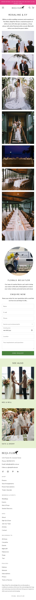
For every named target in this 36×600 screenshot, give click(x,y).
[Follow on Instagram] (8, 472)
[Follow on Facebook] (3, 472)
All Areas (4, 539)
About (4, 517)
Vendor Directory (7, 508)
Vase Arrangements (8, 483)
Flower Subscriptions (8, 487)
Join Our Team (6, 523)
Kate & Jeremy (8, 444)
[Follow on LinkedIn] (18, 472)
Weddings (5, 499)
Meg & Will (7, 402)
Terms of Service (7, 580)
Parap (3, 555)
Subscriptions (6, 573)
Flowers (4, 480)
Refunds (4, 570)
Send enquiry (18, 353)
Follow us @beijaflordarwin (10, 467)
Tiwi (3, 558)
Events (4, 502)
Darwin (4, 545)
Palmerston (5, 552)
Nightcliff (4, 548)
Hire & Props (6, 505)
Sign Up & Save (6, 520)
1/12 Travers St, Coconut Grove (11, 458)
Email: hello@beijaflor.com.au (10, 464)
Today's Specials (7, 490)
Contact (4, 530)
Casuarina (5, 542)
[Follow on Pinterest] (13, 472)
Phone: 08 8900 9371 (8, 461)
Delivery (4, 567)
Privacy (4, 577)
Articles (4, 527)
